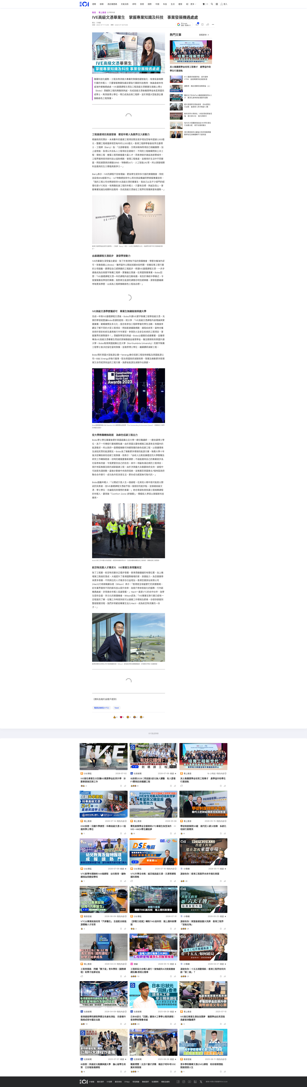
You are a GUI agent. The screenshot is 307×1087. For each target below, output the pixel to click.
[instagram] (183, 1081)
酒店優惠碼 (112, 4)
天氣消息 (125, 4)
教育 (94, 12)
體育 (180, 4)
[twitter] (201, 1081)
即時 (134, 4)
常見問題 (136, 1082)
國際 (150, 4)
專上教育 (102, 12)
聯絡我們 (145, 1082)
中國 (157, 4)
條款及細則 (165, 1082)
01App (127, 1082)
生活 (173, 4)
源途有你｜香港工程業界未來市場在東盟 (199, 874)
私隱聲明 (155, 1082)
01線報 (91, 1082)
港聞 (94, 4)
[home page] (84, 4)
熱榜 (142, 4)
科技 (165, 4)
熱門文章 (175, 34)
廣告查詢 (118, 1082)
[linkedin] (195, 1081)
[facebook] (178, 1081)
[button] (202, 24)
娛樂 (102, 4)
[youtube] (189, 1081)
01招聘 (109, 1082)
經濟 (188, 4)
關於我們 (100, 1082)
